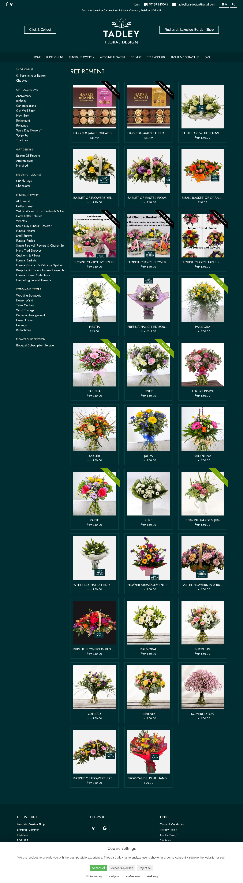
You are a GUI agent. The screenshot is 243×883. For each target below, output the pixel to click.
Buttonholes (23, 330)
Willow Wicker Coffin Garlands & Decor (42, 211)
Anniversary (23, 96)
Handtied (22, 165)
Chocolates (23, 186)
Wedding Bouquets (28, 295)
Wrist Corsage (25, 310)
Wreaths (21, 221)
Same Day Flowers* (29, 130)
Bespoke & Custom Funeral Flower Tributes (44, 270)
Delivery (136, 57)
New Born (22, 115)
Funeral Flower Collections (33, 275)
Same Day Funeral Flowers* (34, 226)
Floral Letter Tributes (29, 216)
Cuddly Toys (24, 181)
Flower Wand (24, 300)
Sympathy (22, 135)
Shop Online (54, 57)
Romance (22, 125)
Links (164, 817)
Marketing (152, 876)
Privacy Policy (168, 830)
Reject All (145, 868)
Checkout (22, 80)
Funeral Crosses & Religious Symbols (40, 265)
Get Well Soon (25, 111)
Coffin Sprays (24, 206)
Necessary (95, 876)
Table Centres (25, 305)
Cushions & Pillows (28, 255)
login (137, 4)
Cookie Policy (168, 835)
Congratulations (26, 106)
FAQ (207, 57)
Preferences (132, 876)
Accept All (98, 868)
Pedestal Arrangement (30, 315)
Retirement (23, 120)
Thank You (22, 140)
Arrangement (24, 160)
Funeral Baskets (26, 260)
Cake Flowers (25, 320)
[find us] (12, 4)
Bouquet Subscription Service (35, 345)
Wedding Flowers (112, 57)
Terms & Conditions (172, 824)
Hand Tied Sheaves (29, 250)
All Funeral (23, 201)
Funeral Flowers (80, 57)
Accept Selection (122, 868)
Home (37, 57)
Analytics (113, 876)
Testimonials (156, 57)
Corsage (21, 325)
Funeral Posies (25, 240)
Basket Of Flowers (28, 155)
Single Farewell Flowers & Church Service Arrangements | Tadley (58, 245)
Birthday (21, 101)
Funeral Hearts (25, 231)
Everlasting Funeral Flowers (33, 280)
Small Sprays (24, 236)
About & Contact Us (184, 57)
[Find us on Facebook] (8, 4)
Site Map (165, 840)
